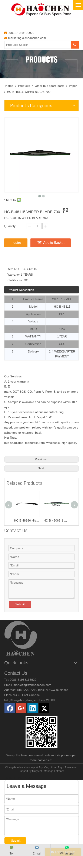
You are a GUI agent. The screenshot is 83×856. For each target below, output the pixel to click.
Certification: (15, 280)
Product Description (21, 289)
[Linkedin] (32, 708)
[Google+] (21, 708)
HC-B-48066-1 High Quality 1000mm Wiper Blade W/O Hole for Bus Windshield (56, 520)
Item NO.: (13, 269)
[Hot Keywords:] (75, 45)
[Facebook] (9, 708)
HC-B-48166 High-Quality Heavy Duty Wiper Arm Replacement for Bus (26, 520)
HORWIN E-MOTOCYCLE (19, 777)
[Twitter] (44, 708)
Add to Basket (53, 242)
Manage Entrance (54, 771)
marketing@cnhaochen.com (27, 38)
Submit (20, 604)
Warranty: (13, 274)
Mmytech (37, 771)
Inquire (16, 242)
